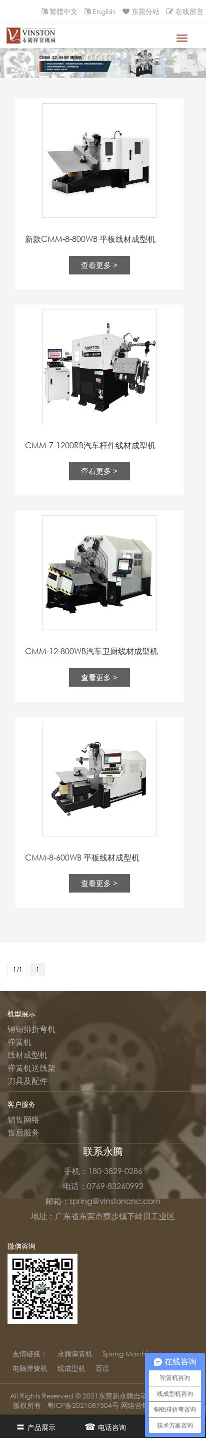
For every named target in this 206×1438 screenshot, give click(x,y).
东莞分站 (146, 11)
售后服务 (24, 1132)
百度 (103, 1368)
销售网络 (24, 1119)
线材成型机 (28, 1055)
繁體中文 (64, 11)
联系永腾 (103, 1151)
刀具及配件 (28, 1081)
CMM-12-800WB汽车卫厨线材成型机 (91, 651)
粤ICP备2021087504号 (84, 1405)
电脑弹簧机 (30, 1368)
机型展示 (22, 1013)
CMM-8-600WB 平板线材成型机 (82, 857)
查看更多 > (99, 264)
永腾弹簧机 (75, 1353)
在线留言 (190, 11)
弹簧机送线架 (32, 1068)
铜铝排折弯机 (32, 1029)
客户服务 (22, 1104)
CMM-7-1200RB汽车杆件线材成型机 (90, 445)
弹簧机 (20, 1042)
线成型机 (72, 1368)
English (104, 11)
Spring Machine (129, 1353)
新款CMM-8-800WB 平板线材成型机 (90, 239)
